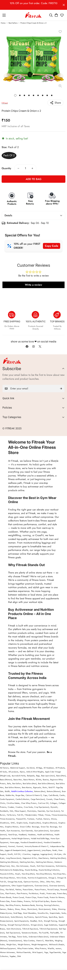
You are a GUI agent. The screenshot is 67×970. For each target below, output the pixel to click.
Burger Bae (20, 795)
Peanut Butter (28, 889)
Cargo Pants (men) (38, 799)
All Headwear (49, 767)
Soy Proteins (29, 917)
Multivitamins (61, 866)
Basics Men (17, 779)
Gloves (53, 819)
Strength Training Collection (18, 925)
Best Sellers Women (12, 787)
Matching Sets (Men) (58, 858)
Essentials (41, 811)
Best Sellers (13, 23)
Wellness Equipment (8, 948)
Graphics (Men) (35, 822)
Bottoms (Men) (39, 791)
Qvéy (2, 905)
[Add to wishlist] (60, 32)
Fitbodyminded (30, 815)
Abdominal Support (17, 767)
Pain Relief (10, 889)
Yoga (46, 952)
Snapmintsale (55, 913)
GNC (13, 822)
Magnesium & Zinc (30, 858)
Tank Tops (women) (13, 932)
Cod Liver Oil (43, 803)
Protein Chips (31, 897)
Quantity (6, 168)
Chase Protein (59, 799)
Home (3, 23)
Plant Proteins (22, 893)
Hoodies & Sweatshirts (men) (31, 842)
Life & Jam (57, 854)
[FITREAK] (33, 15)
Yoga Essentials (55, 952)
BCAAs (38, 779)
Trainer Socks (22, 936)
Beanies (46, 779)
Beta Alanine (27, 787)
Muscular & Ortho (6, 873)
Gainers (46, 819)
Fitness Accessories (59, 815)
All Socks (3, 771)
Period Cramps (53, 889)
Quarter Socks (56, 901)
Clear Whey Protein (28, 803)
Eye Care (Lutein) (53, 811)
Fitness (47, 815)
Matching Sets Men (27, 862)
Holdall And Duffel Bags (40, 838)
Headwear (32, 834)
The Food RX (43, 932)
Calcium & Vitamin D (34, 795)
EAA (11, 811)
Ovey (2, 889)
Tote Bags (11, 936)
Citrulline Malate (13, 803)
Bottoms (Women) (53, 791)
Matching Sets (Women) (9, 862)
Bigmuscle (37, 787)
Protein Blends (5, 897)
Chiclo (2, 803)
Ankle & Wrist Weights (34, 771)
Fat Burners (11, 815)
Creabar (11, 807)
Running (39, 905)
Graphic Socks (22, 822)
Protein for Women (57, 897)
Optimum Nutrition (31, 881)
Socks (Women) (16, 917)
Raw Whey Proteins (13, 905)
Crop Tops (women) (41, 807)
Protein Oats (4, 901)
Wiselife (51, 948)
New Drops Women (7, 877)
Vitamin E (39, 940)
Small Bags (17, 913)
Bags (38, 775)
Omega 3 (52, 877)
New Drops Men (59, 873)
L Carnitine (26, 854)
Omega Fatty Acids (15, 881)
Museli (17, 873)
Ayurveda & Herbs (18, 775)
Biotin (45, 787)
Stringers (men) (36, 925)
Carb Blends (53, 795)
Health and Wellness (45, 834)
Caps (45, 795)
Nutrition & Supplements (37, 877)
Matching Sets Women (44, 862)
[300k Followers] (27, 346)
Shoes (17, 909)
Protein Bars (61, 893)
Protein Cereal (18, 897)
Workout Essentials (23, 952)
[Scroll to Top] (61, 952)
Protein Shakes (16, 901)
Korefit (10, 854)
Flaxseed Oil (21, 819)
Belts (9, 783)
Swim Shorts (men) (14, 928)
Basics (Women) (6, 779)
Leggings (35, 854)
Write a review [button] (33, 285)
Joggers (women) (33, 850)
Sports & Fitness (41, 917)
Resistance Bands (28, 905)
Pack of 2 (9, 155)
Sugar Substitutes (50, 925)
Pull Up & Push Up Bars (40, 901)
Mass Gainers (43, 858)
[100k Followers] (33, 346)
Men (13, 866)
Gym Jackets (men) (41, 830)
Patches (18, 889)
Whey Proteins (40, 948)
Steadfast (33, 921)
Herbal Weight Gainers (20, 838)
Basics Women (28, 779)
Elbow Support (20, 811)
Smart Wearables (29, 913)
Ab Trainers (4, 767)
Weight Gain (11, 944)
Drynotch (54, 807)
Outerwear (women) (56, 885)
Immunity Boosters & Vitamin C (36, 846)
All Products (60, 767)
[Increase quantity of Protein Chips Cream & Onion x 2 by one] (32, 168)
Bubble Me (10, 795)
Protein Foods (43, 897)
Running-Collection (51, 905)
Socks (63, 913)
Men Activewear (22, 866)
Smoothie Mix (43, 913)
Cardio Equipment (7, 799)
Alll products (13, 771)
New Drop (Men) (28, 873)
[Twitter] (40, 346)
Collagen (53, 803)
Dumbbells (4, 811)
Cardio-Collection (22, 799)
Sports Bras (53, 917)
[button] (56, 15)
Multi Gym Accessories (45, 866)
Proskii (42, 893)
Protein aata (51, 893)
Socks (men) (4, 917)
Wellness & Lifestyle (56, 944)
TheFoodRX (54, 932)
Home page (14, 842)
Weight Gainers (24, 944)
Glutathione (4, 822)
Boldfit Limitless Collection (22, 791)
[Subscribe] (61, 388)
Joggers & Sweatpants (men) (15, 850)
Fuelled (39, 819)
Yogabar (13, 956)
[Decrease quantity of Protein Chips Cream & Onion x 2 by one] (18, 168)
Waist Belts (49, 940)
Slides (54, 909)
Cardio (62, 795)
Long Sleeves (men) (13, 858)
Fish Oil (20, 815)
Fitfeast (40, 815)
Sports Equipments (21, 921)
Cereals (49, 799)
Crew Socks (28, 807)
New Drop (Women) (43, 873)
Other (42, 881)
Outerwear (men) (41, 885)
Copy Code (51, 246)
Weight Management (39, 944)
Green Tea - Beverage (49, 826)
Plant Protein (10, 893)
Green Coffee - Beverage (29, 826)
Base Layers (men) (48, 775)
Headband (22, 834)
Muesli (32, 866)
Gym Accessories (13, 830)
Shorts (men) (32, 909)
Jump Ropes (46, 850)
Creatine (19, 807)
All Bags (39, 767)
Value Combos (28, 940)
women (58, 948)
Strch (40, 921)
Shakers (10, 909)
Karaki (54, 850)
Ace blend (30, 767)
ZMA (19, 956)
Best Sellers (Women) (46, 783)
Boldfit (7, 791)
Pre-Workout (33, 893)
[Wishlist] (62, 15)
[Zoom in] (60, 86)
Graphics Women (11, 826)
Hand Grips (12, 834)
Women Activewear (7, 952)
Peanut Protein (40, 889)
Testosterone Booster (29, 932)
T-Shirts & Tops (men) (30, 928)
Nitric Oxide (21, 877)
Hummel (11, 846)
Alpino (22, 771)
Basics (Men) (61, 775)
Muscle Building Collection (49, 870)
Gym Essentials (27, 830)
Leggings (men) (46, 854)
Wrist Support (37, 952)
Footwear (30, 819)
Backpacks (30, 775)
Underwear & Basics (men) (38, 936)
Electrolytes (31, 811)
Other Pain (50, 881)
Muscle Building (31, 870)
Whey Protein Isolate (25, 948)
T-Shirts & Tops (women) (48, 928)
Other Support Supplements (22, 885)
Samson (3, 909)
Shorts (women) (44, 909)
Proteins (27, 901)
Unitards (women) (15, 940)
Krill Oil (17, 854)
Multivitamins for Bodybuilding (11, 870)
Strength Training (50, 921)
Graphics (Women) (49, 822)
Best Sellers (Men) (29, 783)
